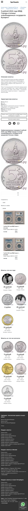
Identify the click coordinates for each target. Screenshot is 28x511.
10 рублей (8, 327)
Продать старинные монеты (7, 440)
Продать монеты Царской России (8, 435)
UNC (4, 202)
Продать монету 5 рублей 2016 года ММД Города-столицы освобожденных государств (14, 115)
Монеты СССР (4, 421)
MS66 (4, 208)
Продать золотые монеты (6, 437)
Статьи (2, 425)
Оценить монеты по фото (23, 508)
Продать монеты (6, 430)
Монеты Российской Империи (7, 419)
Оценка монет (4, 432)
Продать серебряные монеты (7, 439)
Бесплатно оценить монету (14, 119)
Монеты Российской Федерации (8, 422)
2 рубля (7, 307)
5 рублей (20, 287)
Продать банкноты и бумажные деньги (9, 442)
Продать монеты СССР (6, 434)
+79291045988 (4, 503)
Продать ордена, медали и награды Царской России (12, 443)
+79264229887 (4, 474)
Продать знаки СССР (5, 445)
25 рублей (8, 287)
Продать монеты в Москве (9, 449)
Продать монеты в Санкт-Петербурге (12, 479)
